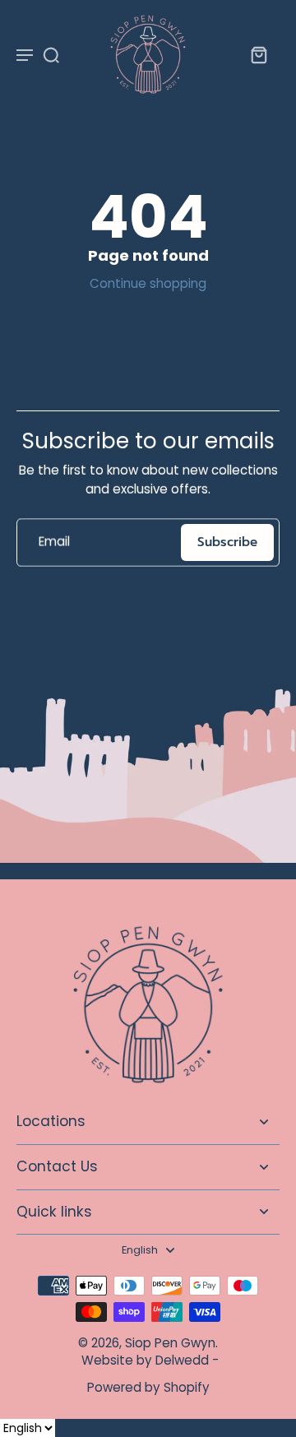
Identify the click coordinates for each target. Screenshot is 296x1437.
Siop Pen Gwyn (170, 1342)
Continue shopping (148, 283)
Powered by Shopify (148, 1387)
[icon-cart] (258, 54)
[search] (51, 54)
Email (54, 542)
